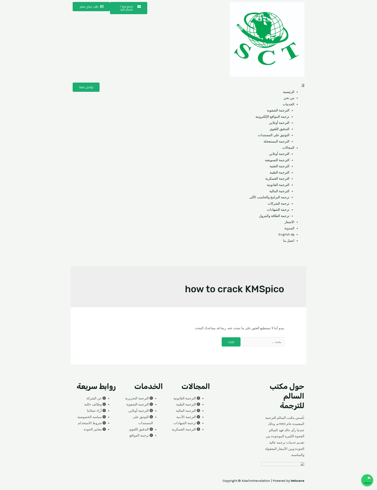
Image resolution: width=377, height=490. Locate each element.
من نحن (289, 98)
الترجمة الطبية (279, 172)
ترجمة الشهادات (278, 209)
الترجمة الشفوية (278, 110)
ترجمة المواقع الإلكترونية (272, 117)
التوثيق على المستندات (273, 135)
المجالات (288, 148)
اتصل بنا (288, 241)
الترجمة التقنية (279, 166)
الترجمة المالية (279, 191)
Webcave (297, 481)
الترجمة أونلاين (279, 123)
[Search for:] (262, 342)
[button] (247, 86)
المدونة (289, 228)
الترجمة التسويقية (277, 160)
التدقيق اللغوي (279, 129)
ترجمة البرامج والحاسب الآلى (269, 197)
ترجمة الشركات (278, 203)
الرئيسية (288, 92)
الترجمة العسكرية (277, 178)
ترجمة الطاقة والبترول (274, 216)
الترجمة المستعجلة (276, 141)
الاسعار (289, 222)
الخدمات (288, 104)
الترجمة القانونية (278, 185)
